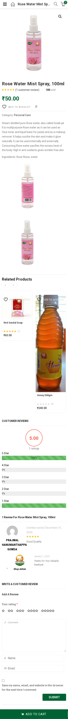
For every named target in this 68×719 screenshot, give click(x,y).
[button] (60, 16)
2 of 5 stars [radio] (12, 611)
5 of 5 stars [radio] (49, 611)
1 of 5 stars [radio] (4, 611)
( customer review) (27, 89)
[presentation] (5, 285)
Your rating (10, 604)
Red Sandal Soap (13, 322)
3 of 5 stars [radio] (21, 611)
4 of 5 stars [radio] (34, 611)
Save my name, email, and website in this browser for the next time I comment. (32, 687)
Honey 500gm (44, 395)
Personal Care (22, 115)
